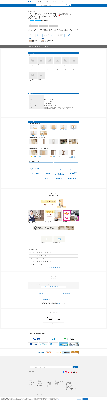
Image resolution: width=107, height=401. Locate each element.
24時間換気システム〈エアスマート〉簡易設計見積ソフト (71, 387)
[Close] (106, 399)
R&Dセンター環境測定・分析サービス (71, 388)
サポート (56, 375)
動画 (66, 384)
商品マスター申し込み (69, 389)
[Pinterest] (71, 372)
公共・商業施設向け (39, 381)
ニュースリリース (32, 382)
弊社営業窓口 (59, 303)
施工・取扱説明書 (68, 383)
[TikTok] (74, 372)
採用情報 (31, 380)
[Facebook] (63, 372)
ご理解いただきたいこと (66, 293)
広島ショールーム (49, 384)
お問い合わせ (56, 384)
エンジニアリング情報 (39, 383)
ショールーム (49, 375)
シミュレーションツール (69, 385)
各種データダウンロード (58, 380)
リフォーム (38, 382)
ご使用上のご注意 (40, 293)
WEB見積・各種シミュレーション (59, 381)
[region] (53, 399)
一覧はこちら (44, 123)
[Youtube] (68, 372)
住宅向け (38, 380)
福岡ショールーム (49, 386)
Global (31, 384)
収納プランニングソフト (40, 394)
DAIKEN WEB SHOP (39, 385)
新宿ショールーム (49, 381)
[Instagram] (66, 372)
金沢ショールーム (49, 380)
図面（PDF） (68, 381)
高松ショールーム (49, 385)
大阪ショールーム (49, 383)
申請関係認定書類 (68, 382)
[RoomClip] (77, 372)
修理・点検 (56, 383)
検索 (69, 5)
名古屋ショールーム (49, 382)
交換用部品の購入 (57, 382)
